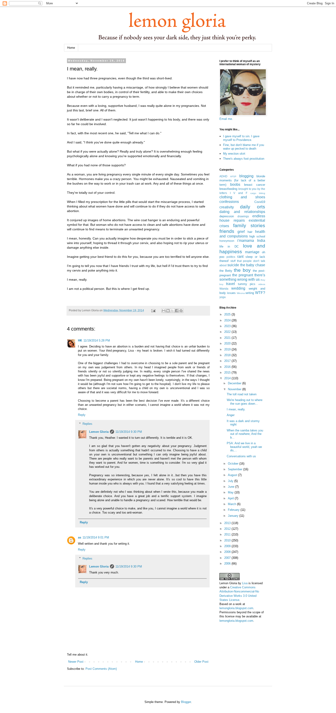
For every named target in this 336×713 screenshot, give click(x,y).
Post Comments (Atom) (101, 668)
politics (231, 256)
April (231, 498)
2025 (228, 314)
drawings (243, 216)
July (231, 481)
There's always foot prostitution (243, 158)
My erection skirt (234, 153)
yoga (222, 297)
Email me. (226, 119)
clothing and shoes (242, 197)
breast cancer (254, 184)
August (233, 475)
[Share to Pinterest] (181, 310)
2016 (228, 367)
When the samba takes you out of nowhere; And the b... (245, 434)
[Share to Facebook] (176, 310)
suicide (233, 265)
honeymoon (226, 240)
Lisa (245, 583)
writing (249, 293)
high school (257, 236)
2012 (228, 528)
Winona (241, 293)
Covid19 (259, 202)
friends (226, 231)
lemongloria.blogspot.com (236, 608)
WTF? (260, 293)
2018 (228, 355)
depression (226, 216)
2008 (228, 552)
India (261, 240)
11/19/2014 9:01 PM (96, 537)
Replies (87, 423)
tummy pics (247, 284)
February (234, 509)
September (235, 469)
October (233, 463)
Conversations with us (241, 456)
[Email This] (163, 310)
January (233, 515)
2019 (228, 349)
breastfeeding (228, 189)
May (231, 492)
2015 (228, 372)
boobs (235, 184)
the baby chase (252, 265)
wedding (238, 288)
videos (261, 284)
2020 (228, 343)
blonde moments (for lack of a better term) (242, 180)
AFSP (233, 176)
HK (80, 340)
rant (240, 256)
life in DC (229, 246)
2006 (228, 563)
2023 (228, 326)
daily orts (252, 206)
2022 (228, 332)
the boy (242, 270)
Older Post (201, 661)
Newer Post (75, 661)
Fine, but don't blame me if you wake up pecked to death (243, 146)
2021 (228, 337)
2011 (228, 534)
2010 (228, 540)
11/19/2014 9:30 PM (128, 431)
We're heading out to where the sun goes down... (244, 401)
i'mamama (245, 240)
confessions (229, 202)
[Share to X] (172, 310)
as (79, 537)
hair (250, 232)
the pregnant (242, 275)
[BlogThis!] (168, 310)
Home (71, 47)
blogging (246, 176)
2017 (228, 361)
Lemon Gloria (99, 431)
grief (241, 232)
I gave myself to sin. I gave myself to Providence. (241, 138)
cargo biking (257, 193)
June (231, 486)
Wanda (223, 288)
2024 (228, 320)
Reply (81, 415)
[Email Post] (153, 310)
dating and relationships (242, 212)
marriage (252, 252)
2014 (228, 378)
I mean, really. (236, 409)
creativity (226, 207)
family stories (249, 225)
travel (230, 284)
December (235, 383)
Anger (231, 415)
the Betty (225, 270)
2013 (228, 523)
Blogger (186, 702)
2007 (228, 558)
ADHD (223, 176)
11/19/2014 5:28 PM (96, 340)
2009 (228, 546)
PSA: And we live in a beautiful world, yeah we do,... (244, 446)
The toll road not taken (241, 394)
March (232, 504)
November (235, 389)
